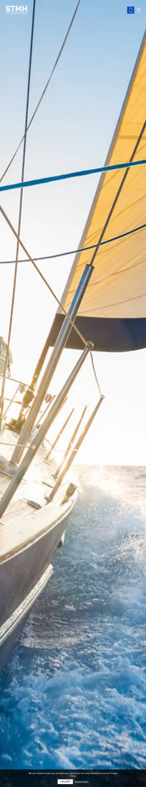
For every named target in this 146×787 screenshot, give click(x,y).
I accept (65, 781)
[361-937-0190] (130, 10)
